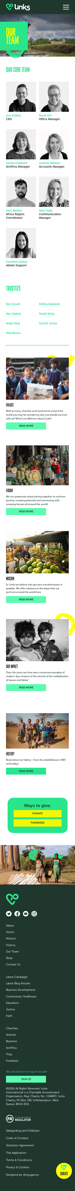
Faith (9, 1016)
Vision (10, 932)
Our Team (12, 951)
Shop (9, 958)
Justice (10, 1009)
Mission (11, 938)
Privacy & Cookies (17, 1167)
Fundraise (12, 1060)
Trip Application (16, 1153)
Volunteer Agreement (20, 1145)
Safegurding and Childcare (23, 1130)
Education (12, 1003)
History (11, 945)
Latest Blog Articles (18, 983)
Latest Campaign (17, 977)
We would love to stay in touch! (26, 1071)
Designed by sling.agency (22, 1174)
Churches (12, 1028)
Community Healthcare (21, 996)
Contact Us (13, 964)
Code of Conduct (17, 1138)
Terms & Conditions (19, 1160)
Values (10, 925)
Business (11, 1041)
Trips (9, 1054)
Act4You (11, 1048)
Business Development (20, 990)
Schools (11, 1034)
